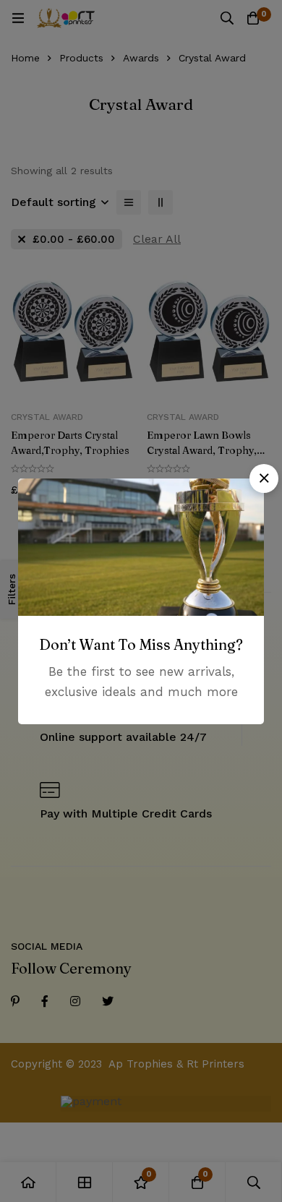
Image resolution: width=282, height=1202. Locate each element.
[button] (263, 478)
